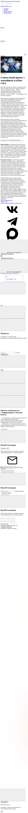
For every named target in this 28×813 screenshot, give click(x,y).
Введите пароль (19, 491)
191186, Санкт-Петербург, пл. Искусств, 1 (12, 203)
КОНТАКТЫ (7, 13)
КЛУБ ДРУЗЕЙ (8, 11)
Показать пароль (6, 493)
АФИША (6, 8)
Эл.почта (17, 352)
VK (7, 448)
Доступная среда (15, 1)
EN (1, 305)
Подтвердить (4, 802)
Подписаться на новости (7, 254)
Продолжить (4, 429)
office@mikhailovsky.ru (6, 200)
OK (2, 370)
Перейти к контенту (6, 1)
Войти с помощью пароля (7, 470)
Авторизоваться (5, 494)
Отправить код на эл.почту (7, 472)
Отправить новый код (6, 527)
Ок (1, 811)
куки (14, 808)
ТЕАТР (6, 10)
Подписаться (4, 354)
